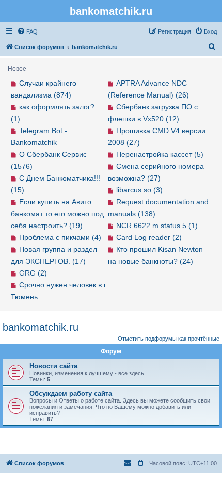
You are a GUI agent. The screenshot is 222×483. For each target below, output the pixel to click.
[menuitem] (27, 31)
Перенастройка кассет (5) (159, 154)
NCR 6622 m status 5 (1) (157, 225)
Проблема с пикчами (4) (60, 237)
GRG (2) (33, 273)
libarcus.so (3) (139, 190)
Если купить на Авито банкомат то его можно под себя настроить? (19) (57, 214)
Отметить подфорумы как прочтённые (168, 338)
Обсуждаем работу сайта (70, 393)
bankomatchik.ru (40, 327)
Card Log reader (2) (149, 237)
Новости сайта (53, 366)
